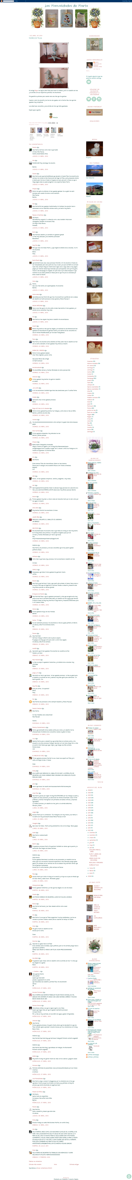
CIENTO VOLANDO (93, 665)
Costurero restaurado (97, 555)
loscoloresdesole (36, 368)
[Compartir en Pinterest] (54, 123)
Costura (89, 372)
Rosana (34, 581)
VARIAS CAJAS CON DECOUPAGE (94, 859)
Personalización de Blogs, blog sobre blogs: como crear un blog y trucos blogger (94, 1031)
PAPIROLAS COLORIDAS (94, 1020)
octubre (91, 838)
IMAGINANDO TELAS (93, 553)
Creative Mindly (92, 978)
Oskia (34, 281)
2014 (89, 820)
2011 (89, 828)
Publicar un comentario (35, 1161)
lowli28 (34, 649)
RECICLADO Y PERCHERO (96, 863)
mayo (91, 845)
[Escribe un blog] (50, 123)
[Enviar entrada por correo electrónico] (57, 123)
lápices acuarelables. (92, 389)
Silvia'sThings (91, 685)
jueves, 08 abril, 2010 (40, 1116)
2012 (89, 825)
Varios (89, 430)
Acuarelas (90, 361)
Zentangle (90, 432)
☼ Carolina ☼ (36, 971)
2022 (89, 800)
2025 (89, 793)
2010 (89, 830)
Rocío (33, 232)
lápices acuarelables (92, 387)
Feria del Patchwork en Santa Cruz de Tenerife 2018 (97, 775)
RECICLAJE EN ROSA (97, 475)
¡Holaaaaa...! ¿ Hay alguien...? (97, 575)
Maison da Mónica (37, 1092)
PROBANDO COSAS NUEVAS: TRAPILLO (97, 619)
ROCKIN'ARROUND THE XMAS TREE (98, 648)
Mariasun (35, 1065)
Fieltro (89, 383)
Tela (88, 423)
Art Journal (90, 366)
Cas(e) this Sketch (96, 1012)
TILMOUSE (96, 1046)
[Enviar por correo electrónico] (48, 123)
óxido (88, 402)
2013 (89, 823)
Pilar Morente (36, 660)
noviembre (92, 835)
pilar (33, 784)
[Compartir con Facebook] (53, 123)
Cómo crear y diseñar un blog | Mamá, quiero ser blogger (94, 1001)
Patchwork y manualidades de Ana (94, 748)
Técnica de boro (98, 751)
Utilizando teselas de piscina (96, 505)
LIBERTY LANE (97, 729)
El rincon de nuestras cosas (93, 1009)
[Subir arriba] (129, 1177)
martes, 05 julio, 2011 (40, 1146)
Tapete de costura (96, 657)
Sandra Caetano (36, 708)
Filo (33, 317)
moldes (89, 395)
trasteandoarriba (92, 675)
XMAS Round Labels (97, 991)
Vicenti (34, 326)
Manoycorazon (36, 885)
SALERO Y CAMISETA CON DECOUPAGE (98, 888)
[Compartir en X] (51, 123)
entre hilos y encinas (93, 593)
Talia (33, 874)
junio (90, 843)
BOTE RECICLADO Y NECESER (97, 927)
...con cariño (35, 388)
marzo (91, 868)
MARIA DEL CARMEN (38, 350)
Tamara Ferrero (36, 1006)
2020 (89, 805)
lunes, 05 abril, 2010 (40, 808)
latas (88, 391)
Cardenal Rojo (97, 494)
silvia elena (35, 508)
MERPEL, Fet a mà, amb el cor (94, 603)
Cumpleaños (90, 376)
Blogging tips (66, 1177)
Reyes (36, 91)
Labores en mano (92, 583)
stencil (89, 421)
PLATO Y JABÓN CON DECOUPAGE (95, 855)
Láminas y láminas (93, 1057)
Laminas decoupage (93, 1055)
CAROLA (34, 570)
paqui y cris (35, 673)
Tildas (37, 124)
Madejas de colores (93, 728)
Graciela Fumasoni (37, 992)
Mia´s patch (91, 772)
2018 (89, 810)
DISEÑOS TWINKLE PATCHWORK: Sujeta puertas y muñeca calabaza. (95, 764)
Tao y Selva (97, 514)
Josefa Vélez (35, 517)
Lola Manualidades (37, 1079)
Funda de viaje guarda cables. (97, 565)
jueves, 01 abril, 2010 (40, 156)
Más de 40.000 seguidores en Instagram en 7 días (95, 1004)
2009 (89, 876)
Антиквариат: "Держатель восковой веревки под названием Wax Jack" (94, 971)
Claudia (34, 895)
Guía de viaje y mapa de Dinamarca (97, 981)
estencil (89, 381)
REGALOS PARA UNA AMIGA (98, 896)
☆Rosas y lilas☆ (92, 695)
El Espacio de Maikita (38, 594)
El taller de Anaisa (93, 543)
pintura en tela (91, 410)
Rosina (34, 904)
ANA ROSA (35, 528)
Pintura (89, 408)
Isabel (34, 833)
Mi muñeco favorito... (96, 595)
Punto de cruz (91, 413)
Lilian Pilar (35, 793)
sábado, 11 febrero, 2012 (41, 1157)
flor (33, 699)
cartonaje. (90, 370)
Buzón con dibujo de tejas (97, 697)
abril (90, 848)
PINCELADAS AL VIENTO (94, 463)
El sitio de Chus (92, 503)
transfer (89, 427)
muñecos (89, 400)
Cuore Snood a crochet (97, 585)
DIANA (34, 1056)
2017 (89, 813)
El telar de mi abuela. (94, 759)
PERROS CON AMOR (97, 687)
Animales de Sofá (97, 535)
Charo (34, 926)
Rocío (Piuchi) (36, 260)
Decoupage (90, 378)
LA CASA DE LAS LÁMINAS (92, 1044)
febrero (91, 871)
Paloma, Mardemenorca (39, 727)
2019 (89, 808)
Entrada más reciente (35, 1164)
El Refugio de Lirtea (93, 473)
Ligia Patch (91, 738)
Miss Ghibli (91, 533)
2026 (89, 790)
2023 (89, 798)
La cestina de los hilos (94, 655)
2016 (89, 815)
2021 (89, 803)
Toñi (33, 204)
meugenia (35, 823)
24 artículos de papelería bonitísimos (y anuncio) (98, 1037)
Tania (33, 339)
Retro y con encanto (93, 523)
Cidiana (90, 563)
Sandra (34, 147)
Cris (33, 457)
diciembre (92, 833)
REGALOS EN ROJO (97, 627)
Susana (34, 174)
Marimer (35, 941)
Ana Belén (35, 958)
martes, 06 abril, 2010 (40, 890)
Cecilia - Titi (35, 620)
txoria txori (91, 513)
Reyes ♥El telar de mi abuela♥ (40, 408)
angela (34, 812)
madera (89, 393)
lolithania (35, 557)
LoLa (33, 739)
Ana (33, 161)
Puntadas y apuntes (93, 493)
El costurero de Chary (94, 573)
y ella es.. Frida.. (98, 1021)
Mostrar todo (100, 782)
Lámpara (90, 385)
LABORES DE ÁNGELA (94, 625)
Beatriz (34, 844)
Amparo (34, 189)
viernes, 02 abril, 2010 (40, 335)
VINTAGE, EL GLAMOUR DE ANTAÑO (94, 989)
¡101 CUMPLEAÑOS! (98, 917)
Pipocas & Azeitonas (38, 215)
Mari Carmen (36, 431)
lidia (33, 1129)
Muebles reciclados (92, 398)
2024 (89, 795)
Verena (34, 609)
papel (88, 404)
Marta (97, 62)
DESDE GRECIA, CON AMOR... (98, 740)
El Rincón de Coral (93, 635)
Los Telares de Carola (93, 615)
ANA (33, 476)
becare (34, 497)
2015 (89, 818)
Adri (33, 485)
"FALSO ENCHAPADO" (97, 545)
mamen (34, 420)
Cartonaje (90, 368)
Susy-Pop (35, 245)
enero (91, 873)
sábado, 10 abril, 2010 (40, 1125)
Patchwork (90, 406)
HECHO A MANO (92, 645)
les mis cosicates (92, 483)
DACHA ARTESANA (37, 306)
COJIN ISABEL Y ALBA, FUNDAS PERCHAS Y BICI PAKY (98, 609)
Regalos (89, 415)
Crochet (89, 374)
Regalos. (89, 417)
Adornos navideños (92, 363)
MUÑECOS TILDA (94, 865)
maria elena (35, 294)
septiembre (92, 840)
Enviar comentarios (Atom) (44, 1168)
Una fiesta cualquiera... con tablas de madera (98, 639)
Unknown (35, 377)
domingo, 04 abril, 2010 (41, 723)
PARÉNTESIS (97, 667)
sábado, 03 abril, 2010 (40, 629)
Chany (34, 771)
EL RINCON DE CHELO (38, 756)
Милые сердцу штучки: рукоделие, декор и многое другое (94, 965)
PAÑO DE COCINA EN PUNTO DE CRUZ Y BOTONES (97, 908)
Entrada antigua (74, 1164)
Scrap (89, 419)
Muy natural (97, 524)
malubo (34, 397)
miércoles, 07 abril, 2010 (41, 988)
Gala (95, 464)
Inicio (55, 1164)
